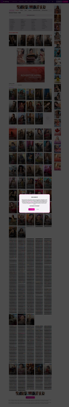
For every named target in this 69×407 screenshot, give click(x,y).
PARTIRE (37, 209)
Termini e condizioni (30, 201)
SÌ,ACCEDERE (31, 209)
